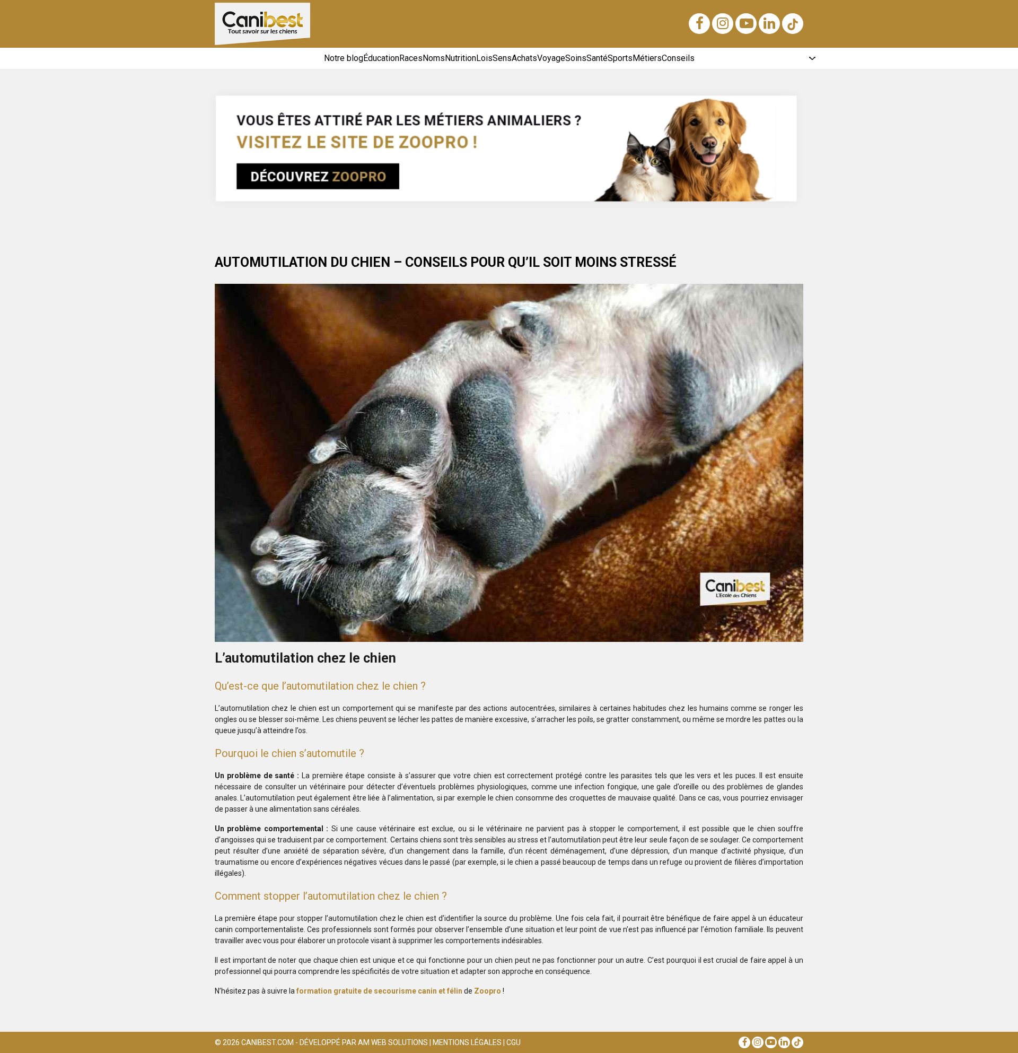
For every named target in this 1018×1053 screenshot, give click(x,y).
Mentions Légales (467, 1042)
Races (411, 58)
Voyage (551, 58)
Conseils (678, 58)
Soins (575, 58)
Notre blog (343, 58)
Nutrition (460, 58)
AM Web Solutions (393, 1042)
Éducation (381, 58)
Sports (620, 58)
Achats (524, 58)
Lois (484, 58)
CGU (513, 1042)
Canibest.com (267, 1042)
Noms (434, 58)
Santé (597, 58)
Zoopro (487, 991)
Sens (502, 58)
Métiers (647, 58)
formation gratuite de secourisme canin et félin (379, 991)
